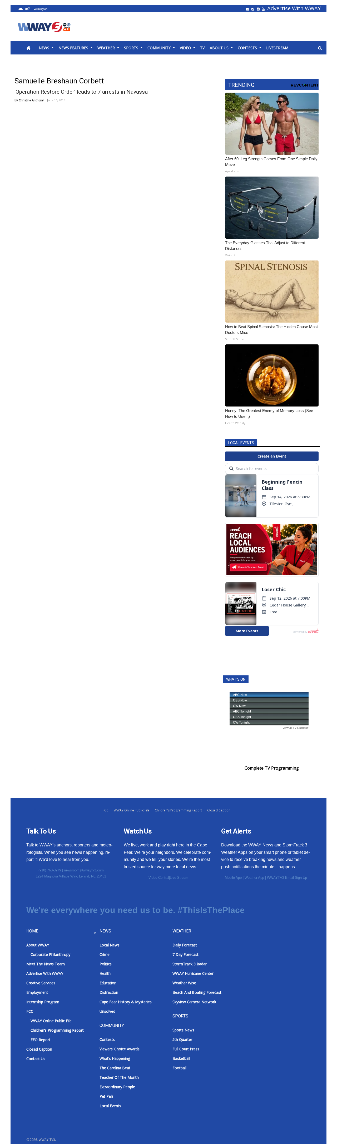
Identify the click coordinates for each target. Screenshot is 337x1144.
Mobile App (233, 878)
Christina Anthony (31, 100)
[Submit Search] (320, 48)
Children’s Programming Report (178, 810)
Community (159, 47)
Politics (106, 963)
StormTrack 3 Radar (189, 963)
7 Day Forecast (185, 954)
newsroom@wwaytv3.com (84, 870)
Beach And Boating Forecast (196, 992)
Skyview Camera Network (194, 1001)
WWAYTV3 (50, 26)
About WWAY (37, 944)
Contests (247, 47)
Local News (110, 944)
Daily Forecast (184, 944)
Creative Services (40, 982)
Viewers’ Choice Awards (120, 1048)
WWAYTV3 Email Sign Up (287, 878)
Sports (131, 47)
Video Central (158, 878)
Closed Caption (218, 810)
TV (202, 47)
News (44, 47)
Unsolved (107, 1011)
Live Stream (179, 878)
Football (179, 1067)
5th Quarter (182, 1039)
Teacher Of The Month (119, 1077)
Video (185, 47)
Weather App (254, 878)
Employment (37, 992)
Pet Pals (106, 1096)
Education (108, 982)
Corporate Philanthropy (50, 954)
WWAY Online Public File (132, 810)
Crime (105, 954)
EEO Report (40, 1039)
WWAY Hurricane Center (193, 973)
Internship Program (42, 1001)
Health (105, 973)
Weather (106, 47)
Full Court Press (185, 1048)
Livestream (277, 47)
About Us (219, 47)
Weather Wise (184, 982)
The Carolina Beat (115, 1067)
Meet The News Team (45, 963)
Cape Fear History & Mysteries (126, 1001)
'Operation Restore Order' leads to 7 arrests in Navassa (81, 92)
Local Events (110, 1105)
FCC (105, 810)
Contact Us (35, 1058)
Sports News (183, 1029)
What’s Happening (115, 1058)
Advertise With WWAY (294, 8)
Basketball (181, 1058)
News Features (73, 47)
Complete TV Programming (272, 768)
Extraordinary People (117, 1086)
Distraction (109, 992)
